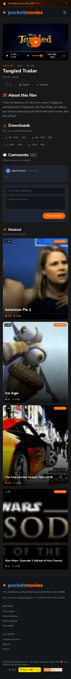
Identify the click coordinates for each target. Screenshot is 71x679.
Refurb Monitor (26, 597)
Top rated (8, 625)
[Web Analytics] (53, 669)
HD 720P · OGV (17, 137)
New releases (10, 616)
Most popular (10, 620)
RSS (14, 669)
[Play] (35, 42)
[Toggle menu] (64, 12)
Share (26, 84)
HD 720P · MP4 (44, 137)
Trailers (8, 66)
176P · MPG (38, 145)
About (6, 649)
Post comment (54, 215)
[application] (35, 42)
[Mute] (28, 56)
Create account (11, 639)
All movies (8, 611)
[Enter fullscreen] (64, 56)
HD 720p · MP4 (52, 55)
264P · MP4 (15, 145)
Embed (44, 84)
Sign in (6, 644)
